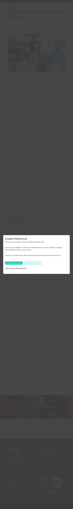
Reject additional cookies (33, 263)
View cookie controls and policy (15, 268)
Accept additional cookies (13, 263)
